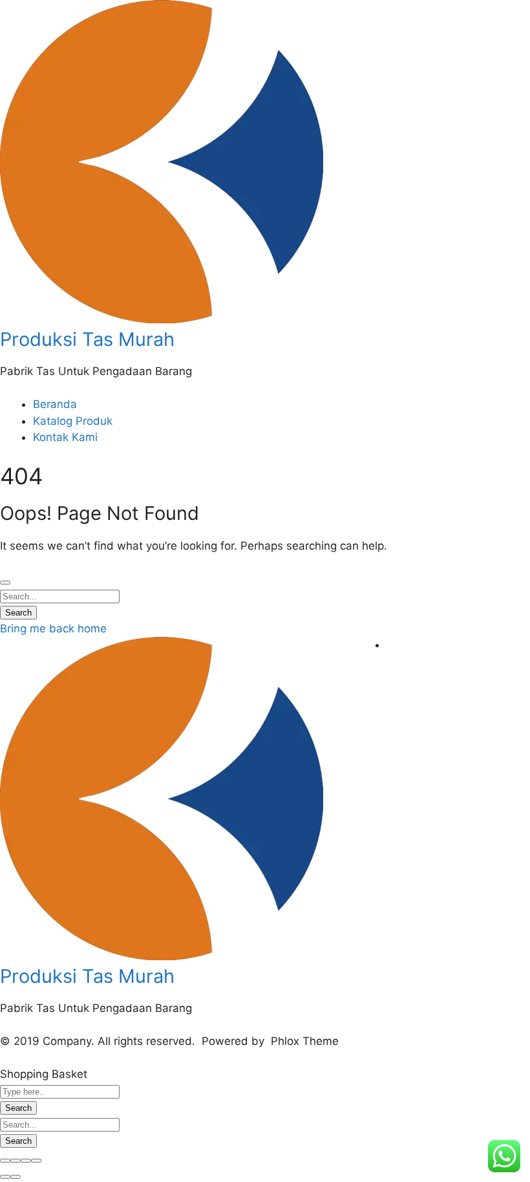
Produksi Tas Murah (87, 339)
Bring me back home (53, 628)
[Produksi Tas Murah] (161, 319)
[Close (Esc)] (5, 1161)
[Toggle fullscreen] (26, 1161)
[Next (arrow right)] (15, 1177)
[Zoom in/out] (36, 1161)
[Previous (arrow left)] (5, 1177)
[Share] (15, 1161)
